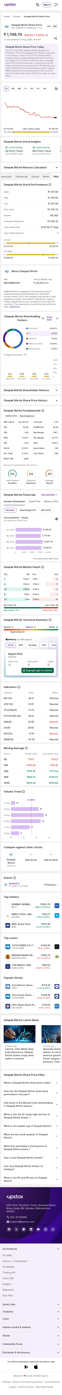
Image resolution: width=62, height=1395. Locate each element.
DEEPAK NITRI (11, 416)
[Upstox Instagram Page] (45, 1229)
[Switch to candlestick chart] (56, 89)
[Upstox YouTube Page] (38, 1229)
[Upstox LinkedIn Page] (31, 1229)
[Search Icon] (39, 4)
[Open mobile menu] (56, 5)
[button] (52, 317)
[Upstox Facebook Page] (9, 1229)
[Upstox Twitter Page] (16, 1229)
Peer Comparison (27, 416)
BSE (55, 26)
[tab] (21, 176)
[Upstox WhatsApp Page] (53, 1229)
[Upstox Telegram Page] (23, 1229)
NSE (49, 26)
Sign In (46, 5)
